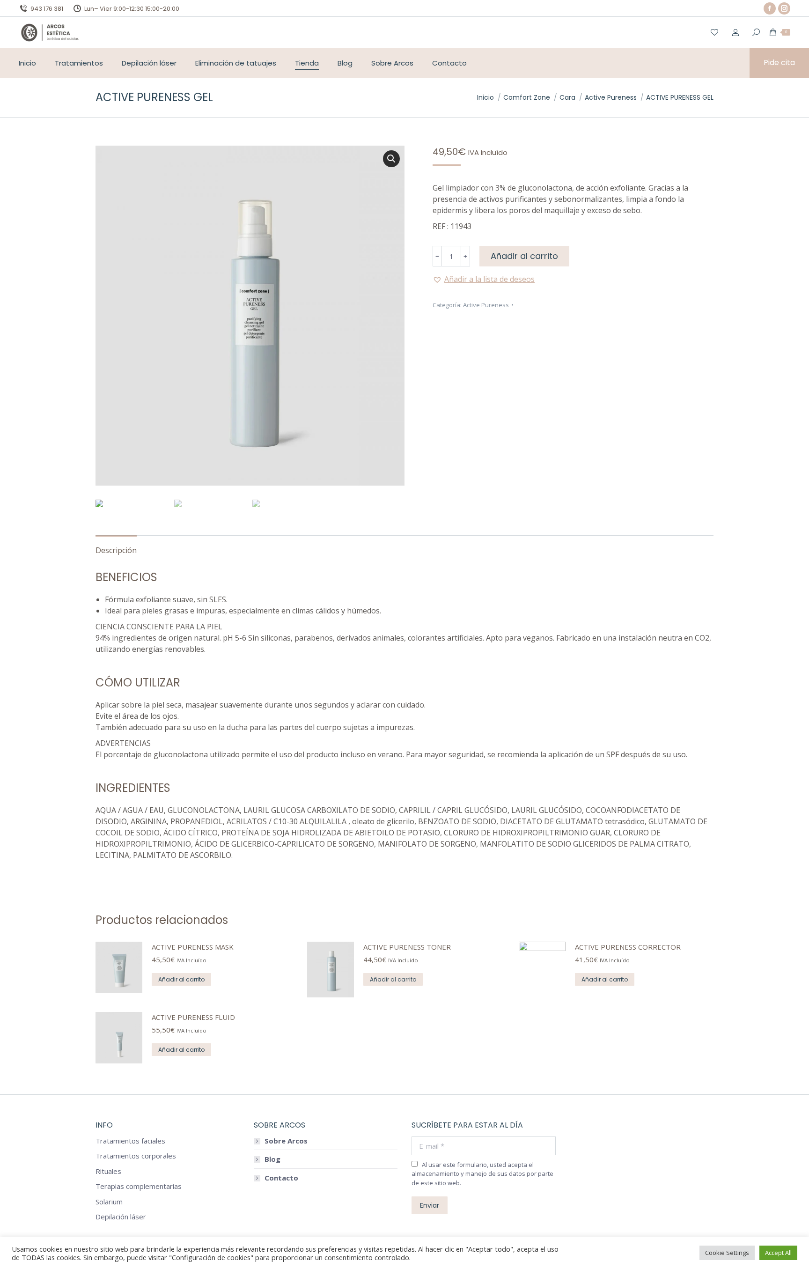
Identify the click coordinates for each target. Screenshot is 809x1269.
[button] (484, 279)
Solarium (109, 1201)
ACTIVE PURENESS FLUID (193, 1017)
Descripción (116, 550)
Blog (272, 1159)
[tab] (116, 545)
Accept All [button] (778, 1252)
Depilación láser (121, 1216)
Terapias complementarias (139, 1186)
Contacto (281, 1177)
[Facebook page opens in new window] (770, 8)
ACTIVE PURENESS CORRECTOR (628, 947)
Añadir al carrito (524, 256)
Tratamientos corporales (136, 1155)
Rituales (108, 1171)
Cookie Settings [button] (727, 1252)
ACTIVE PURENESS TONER (407, 947)
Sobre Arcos (286, 1140)
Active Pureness (486, 305)
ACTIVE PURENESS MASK (193, 947)
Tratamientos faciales (130, 1140)
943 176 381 (46, 8)
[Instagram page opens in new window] (784, 8)
